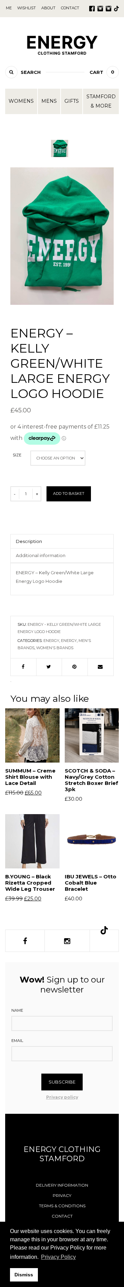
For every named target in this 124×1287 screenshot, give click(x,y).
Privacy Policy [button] (58, 1257)
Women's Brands (54, 647)
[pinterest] (74, 667)
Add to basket (68, 493)
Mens (49, 101)
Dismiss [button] (23, 1274)
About (48, 7)
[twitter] (49, 667)
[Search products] (11, 72)
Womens (21, 101)
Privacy (62, 1195)
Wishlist (26, 7)
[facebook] (23, 667)
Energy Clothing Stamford (62, 1154)
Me (9, 7)
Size (17, 455)
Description (29, 541)
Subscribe (62, 1082)
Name (17, 1010)
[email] (101, 667)
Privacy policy (62, 1097)
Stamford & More (101, 101)
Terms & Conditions (62, 1205)
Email (17, 1040)
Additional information (40, 555)
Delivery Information (62, 1185)
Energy (51, 640)
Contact (62, 1216)
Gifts (71, 101)
